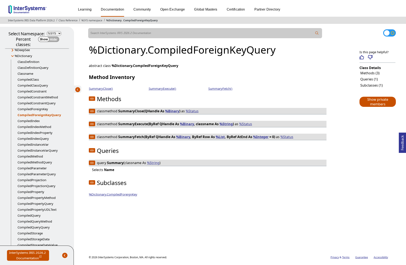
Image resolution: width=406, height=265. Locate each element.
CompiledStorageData (33, 239)
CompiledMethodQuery (35, 162)
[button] (377, 102)
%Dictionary (114, 20)
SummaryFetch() (220, 88)
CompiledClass (28, 79)
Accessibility (381, 257)
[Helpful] (361, 57)
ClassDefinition (28, 62)
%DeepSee (22, 50)
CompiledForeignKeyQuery (140, 20)
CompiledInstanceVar (33, 144)
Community (142, 9)
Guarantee (361, 257)
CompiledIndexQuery (33, 138)
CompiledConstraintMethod (38, 97)
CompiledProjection (32, 180)
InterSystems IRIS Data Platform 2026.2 (31, 20)
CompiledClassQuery (33, 85)
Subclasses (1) (371, 85)
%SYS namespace (91, 20)
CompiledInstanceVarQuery (38, 150)
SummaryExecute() (162, 88)
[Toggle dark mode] (389, 33)
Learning (85, 9)
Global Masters (205, 9)
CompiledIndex (29, 121)
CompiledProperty (31, 192)
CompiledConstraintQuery (37, 103)
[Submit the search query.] (317, 33)
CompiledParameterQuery (37, 174)
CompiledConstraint (32, 91)
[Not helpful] (370, 57)
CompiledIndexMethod (34, 127)
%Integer (261, 137)
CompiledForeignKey (33, 109)
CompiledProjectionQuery (36, 186)
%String (226, 124)
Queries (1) (369, 79)
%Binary (172, 111)
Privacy (335, 257)
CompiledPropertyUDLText (37, 209)
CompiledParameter (32, 168)
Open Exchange (172, 9)
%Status (192, 111)
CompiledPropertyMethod (37, 198)
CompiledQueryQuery (34, 227)
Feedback (402, 141)
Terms (346, 257)
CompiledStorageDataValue (38, 245)
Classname (25, 73)
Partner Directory (267, 9)
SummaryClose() (101, 88)
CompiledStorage (30, 233)
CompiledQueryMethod (35, 221)
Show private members (377, 101)
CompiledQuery (29, 215)
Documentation (112, 9)
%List (220, 137)
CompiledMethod (30, 156)
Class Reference (68, 20)
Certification (236, 9)
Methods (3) (370, 73)
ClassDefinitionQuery (33, 67)
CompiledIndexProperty (35, 132)
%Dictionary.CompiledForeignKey (113, 194)
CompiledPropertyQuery (35, 203)
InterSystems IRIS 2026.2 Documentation (29, 255)
